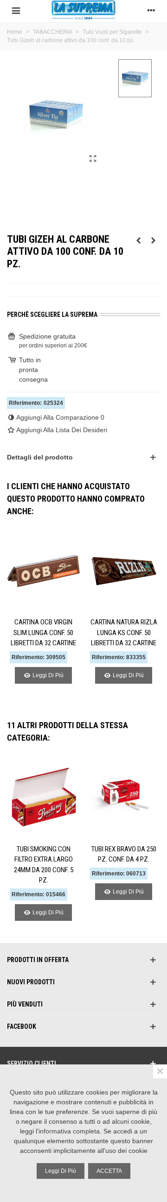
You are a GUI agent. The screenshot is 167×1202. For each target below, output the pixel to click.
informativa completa (69, 1131)
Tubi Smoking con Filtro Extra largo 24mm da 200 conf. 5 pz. (43, 865)
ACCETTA (109, 1171)
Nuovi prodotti (31, 982)
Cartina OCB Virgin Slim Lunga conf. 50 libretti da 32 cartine (43, 632)
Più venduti (25, 1004)
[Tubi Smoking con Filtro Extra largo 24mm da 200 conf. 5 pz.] (43, 797)
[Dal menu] (16, 10)
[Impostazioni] (151, 10)
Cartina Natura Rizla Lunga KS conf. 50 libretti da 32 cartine (123, 632)
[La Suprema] (83, 10)
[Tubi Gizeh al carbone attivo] (93, 159)
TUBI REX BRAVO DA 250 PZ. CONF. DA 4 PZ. (123, 854)
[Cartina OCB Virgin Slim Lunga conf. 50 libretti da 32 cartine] (43, 570)
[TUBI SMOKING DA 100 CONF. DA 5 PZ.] (153, 240)
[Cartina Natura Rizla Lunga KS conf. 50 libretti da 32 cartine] (123, 570)
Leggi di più (60, 1171)
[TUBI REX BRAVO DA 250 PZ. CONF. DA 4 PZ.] (123, 797)
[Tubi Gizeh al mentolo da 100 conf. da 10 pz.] (138, 240)
